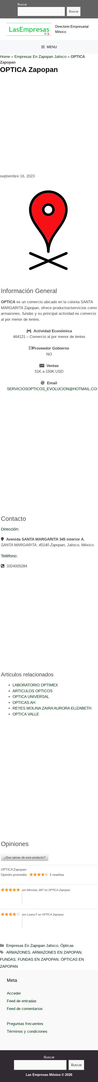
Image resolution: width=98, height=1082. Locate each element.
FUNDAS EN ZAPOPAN (38, 959)
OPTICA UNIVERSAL (31, 697)
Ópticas (67, 945)
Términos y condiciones (27, 1031)
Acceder (14, 993)
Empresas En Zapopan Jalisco (40, 57)
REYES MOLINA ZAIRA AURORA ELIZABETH (52, 708)
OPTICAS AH (24, 702)
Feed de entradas (21, 1001)
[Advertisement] (49, 122)
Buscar (22, 4)
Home (5, 57)
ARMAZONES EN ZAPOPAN (56, 952)
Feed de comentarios (25, 1009)
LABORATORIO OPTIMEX (35, 685)
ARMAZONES (18, 952)
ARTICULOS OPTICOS (32, 691)
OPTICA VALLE (26, 714)
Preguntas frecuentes (25, 1024)
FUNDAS (7, 959)
